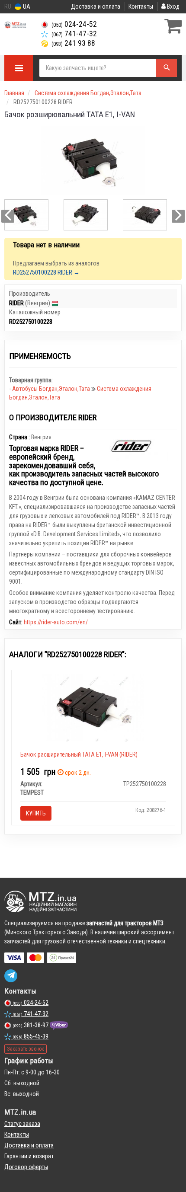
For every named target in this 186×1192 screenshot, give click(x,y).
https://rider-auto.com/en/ (56, 622)
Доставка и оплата (95, 6)
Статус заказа (22, 1123)
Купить (36, 813)
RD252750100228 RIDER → (46, 272)
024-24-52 (74, 24)
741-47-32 (74, 33)
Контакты (140, 6)
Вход (173, 6)
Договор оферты (26, 1166)
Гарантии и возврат (29, 1156)
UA (26, 6)
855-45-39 (30, 1036)
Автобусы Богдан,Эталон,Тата (51, 388)
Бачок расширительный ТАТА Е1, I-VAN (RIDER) (79, 754)
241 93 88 (73, 43)
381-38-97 (31, 1025)
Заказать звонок (25, 1049)
